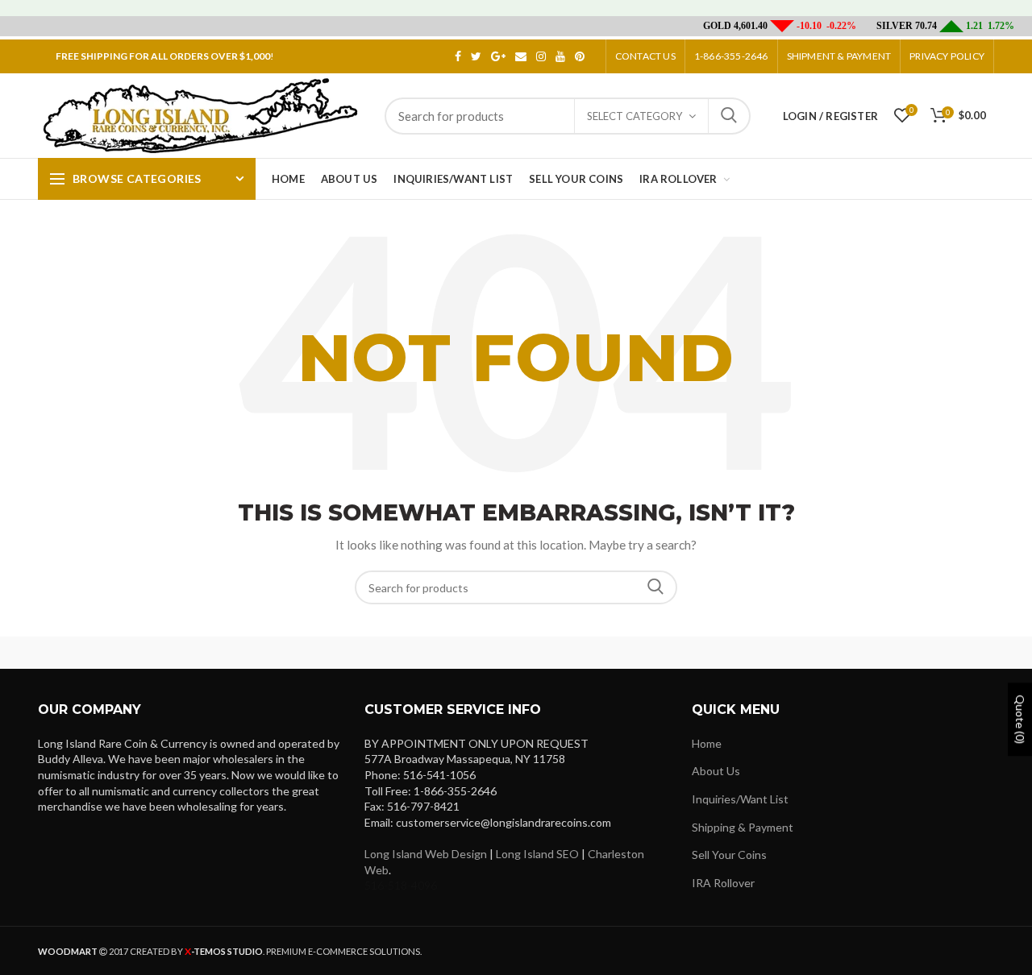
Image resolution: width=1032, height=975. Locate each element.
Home (707, 743)
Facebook (458, 56)
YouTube (560, 56)
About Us (716, 771)
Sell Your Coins (729, 854)
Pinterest (579, 56)
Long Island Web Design (425, 854)
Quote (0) (1020, 719)
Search (729, 116)
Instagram (541, 56)
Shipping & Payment (742, 827)
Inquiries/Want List (740, 799)
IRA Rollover (723, 883)
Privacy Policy (946, 56)
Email (520, 56)
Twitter (476, 56)
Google (498, 56)
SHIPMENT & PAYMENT (839, 56)
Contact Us (645, 56)
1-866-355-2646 (731, 56)
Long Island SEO (537, 854)
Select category (634, 116)
